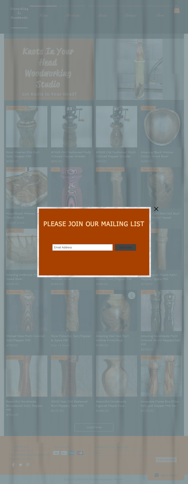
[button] (156, 209)
